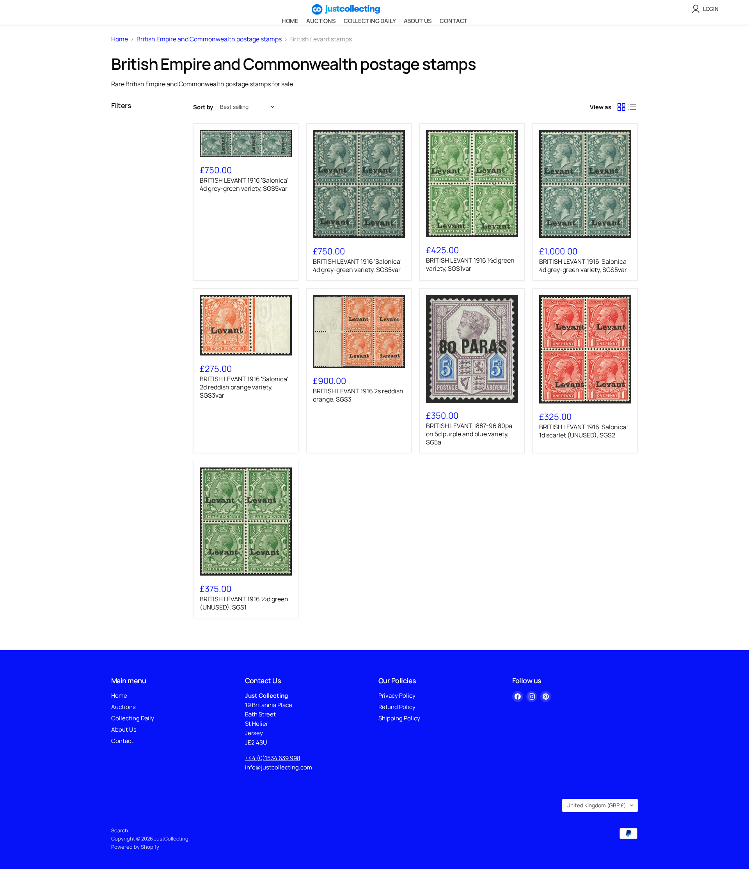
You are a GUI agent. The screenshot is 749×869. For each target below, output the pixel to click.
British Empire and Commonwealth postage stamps (209, 39)
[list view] (632, 106)
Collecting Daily (370, 21)
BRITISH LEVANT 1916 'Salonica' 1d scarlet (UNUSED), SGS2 (583, 431)
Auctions (321, 21)
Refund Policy (396, 707)
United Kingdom (596, 805)
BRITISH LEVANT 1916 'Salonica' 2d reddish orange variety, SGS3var (244, 387)
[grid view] (621, 106)
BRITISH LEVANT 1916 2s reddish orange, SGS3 (358, 395)
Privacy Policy (396, 695)
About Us (418, 21)
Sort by (203, 107)
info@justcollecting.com (278, 767)
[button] (707, 9)
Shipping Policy (399, 718)
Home (290, 21)
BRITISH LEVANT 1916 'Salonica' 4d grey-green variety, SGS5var (244, 184)
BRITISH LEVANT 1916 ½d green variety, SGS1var (470, 264)
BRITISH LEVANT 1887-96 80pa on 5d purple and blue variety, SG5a (469, 433)
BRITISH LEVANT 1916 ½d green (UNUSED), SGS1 (244, 603)
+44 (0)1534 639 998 (272, 758)
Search (119, 830)
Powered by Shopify (135, 846)
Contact (453, 21)
